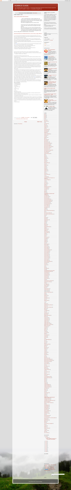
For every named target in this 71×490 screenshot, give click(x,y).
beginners (45, 137)
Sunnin (45, 375)
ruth (44, 355)
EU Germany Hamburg (47, 201)
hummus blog (46, 248)
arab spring (46, 131)
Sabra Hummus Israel (47, 361)
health (45, 233)
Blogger (41, 481)
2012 (46, 447)
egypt (45, 191)
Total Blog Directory (47, 470)
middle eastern (46, 322)
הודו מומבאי (46, 430)
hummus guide (46, 252)
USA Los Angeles (46, 410)
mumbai (45, 331)
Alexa (45, 124)
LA (44, 302)
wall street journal (47, 415)
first (44, 211)
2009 (46, 451)
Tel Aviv (45, 382)
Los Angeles (46, 310)
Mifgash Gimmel (46, 325)
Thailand (45, 383)
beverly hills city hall (47, 153)
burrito (45, 161)
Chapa (45, 168)
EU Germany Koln (47, 202)
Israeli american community (48, 280)
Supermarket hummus (47, 377)
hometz (45, 239)
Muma (45, 330)
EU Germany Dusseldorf (48, 200)
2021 (46, 442)
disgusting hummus (47, 186)
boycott (45, 160)
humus (45, 263)
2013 (46, 446)
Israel (45, 269)
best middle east (46, 151)
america (45, 125)
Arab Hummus (46, 129)
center (45, 167)
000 (44, 114)
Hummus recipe (46, 256)
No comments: (27, 117)
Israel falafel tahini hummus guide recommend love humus (49, 271)
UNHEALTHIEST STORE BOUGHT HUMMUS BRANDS (49, 397)
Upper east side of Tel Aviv (48, 402)
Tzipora (45, 393)
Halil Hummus (46, 231)
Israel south (46, 277)
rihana (45, 353)
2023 (45, 117)
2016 (45, 115)
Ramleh (45, 348)
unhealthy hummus (47, 399)
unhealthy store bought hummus (49, 400)
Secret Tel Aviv (46, 363)
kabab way (45, 295)
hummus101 (46, 262)
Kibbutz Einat (46, 300)
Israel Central (46, 273)
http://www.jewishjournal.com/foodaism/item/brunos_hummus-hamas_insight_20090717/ (28, 33)
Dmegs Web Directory (51, 469)
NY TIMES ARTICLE (47, 339)
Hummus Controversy (47, 249)
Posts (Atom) (20, 123)
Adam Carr (46, 121)
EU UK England (46, 204)
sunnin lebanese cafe (47, 376)
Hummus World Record (47, 261)
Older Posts (39, 121)
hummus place (46, 255)
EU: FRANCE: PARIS (51, 106)
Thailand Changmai (47, 385)
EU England (46, 195)
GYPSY (45, 225)
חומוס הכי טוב (46, 432)
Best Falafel (46, 139)
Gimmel (45, 218)
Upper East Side (46, 401)
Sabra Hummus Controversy (48, 360)
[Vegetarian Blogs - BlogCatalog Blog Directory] (50, 465)
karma (45, 296)
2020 (45, 116)
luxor (45, 311)
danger (45, 184)
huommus (45, 264)
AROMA (45, 132)
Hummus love (46, 253)
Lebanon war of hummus (48, 307)
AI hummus (46, 123)
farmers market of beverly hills (48, 210)
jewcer (45, 287)
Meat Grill (45, 314)
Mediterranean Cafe (47, 315)
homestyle (45, 238)
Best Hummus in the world (48, 146)
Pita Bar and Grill (46, 344)
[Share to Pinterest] (36, 117)
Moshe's (45, 329)
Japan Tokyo (46, 285)
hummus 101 (46, 246)
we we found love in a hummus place (49, 417)
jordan (45, 294)
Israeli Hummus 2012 (47, 281)
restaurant (45, 352)
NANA (45, 333)
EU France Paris (46, 196)
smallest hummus (47, 369)
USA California (46, 408)
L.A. (44, 301)
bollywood (45, 158)
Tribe (45, 391)
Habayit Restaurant (47, 226)
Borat (45, 159)
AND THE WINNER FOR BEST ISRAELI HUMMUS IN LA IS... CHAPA (50, 94)
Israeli (45, 279)
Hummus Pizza (46, 254)
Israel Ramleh (46, 272)
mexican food (46, 317)
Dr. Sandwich (46, 187)
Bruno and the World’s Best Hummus (21, 16)
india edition (46, 268)
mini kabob (46, 326)
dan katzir (45, 183)
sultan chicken (46, 374)
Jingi (45, 293)
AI (44, 122)
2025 (46, 436)
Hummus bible (46, 247)
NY (44, 338)
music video (46, 332)
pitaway (45, 345)
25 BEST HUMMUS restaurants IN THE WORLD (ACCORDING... (51, 439)
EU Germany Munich (47, 203)
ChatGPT (45, 169)
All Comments (47, 45)
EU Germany (46, 197)
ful (44, 216)
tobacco (45, 389)
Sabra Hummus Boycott (47, 359)
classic (45, 173)
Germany (45, 217)
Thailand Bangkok (47, 384)
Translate (51, 40)
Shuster (45, 367)
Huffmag (45, 241)
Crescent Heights (46, 179)
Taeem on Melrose (51, 56)
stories (16, 43)
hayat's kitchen (46, 232)
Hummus (45, 245)
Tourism (45, 390)
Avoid (45, 136)
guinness (45, 224)
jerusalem (45, 286)
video (45, 414)
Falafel (45, 208)
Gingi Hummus (46, 219)
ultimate (45, 396)
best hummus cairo (47, 144)
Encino (45, 192)
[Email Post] (31, 117)
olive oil (45, 341)
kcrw (45, 299)
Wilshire (45, 421)
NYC (45, 340)
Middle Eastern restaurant (48, 324)
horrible (45, 240)
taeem (45, 378)
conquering (46, 176)
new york (45, 337)
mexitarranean (46, 318)
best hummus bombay (47, 143)
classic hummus (46, 174)
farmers (45, 209)
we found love (46, 416)
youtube (45, 425)
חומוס (45, 431)
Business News (46, 162)
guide (45, 223)
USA (45, 403)
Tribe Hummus (46, 392)
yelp (44, 424)
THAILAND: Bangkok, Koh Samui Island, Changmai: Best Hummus (52, 82)
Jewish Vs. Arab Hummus (48, 292)
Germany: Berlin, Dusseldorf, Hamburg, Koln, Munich (52, 100)
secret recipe (46, 362)
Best (45, 138)
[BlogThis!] (33, 117)
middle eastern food (47, 323)
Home (25, 121)
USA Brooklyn (46, 407)
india (45, 267)
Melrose (45, 316)
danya (45, 185)
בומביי (45, 429)
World (45, 422)
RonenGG (45, 354)
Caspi (45, 166)
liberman (45, 308)
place (45, 346)
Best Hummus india (47, 147)
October (47, 437)
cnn (44, 175)
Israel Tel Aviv (46, 278)
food (45, 215)
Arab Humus (46, 130)
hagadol (45, 230)
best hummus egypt (47, 145)
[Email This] (32, 117)
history (45, 234)
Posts (46, 43)
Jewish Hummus (46, 288)
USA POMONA (46, 406)
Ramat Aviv (46, 347)
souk (45, 370)
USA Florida (46, 409)
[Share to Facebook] (35, 117)
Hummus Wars (46, 260)
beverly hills (46, 152)
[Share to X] (34, 117)
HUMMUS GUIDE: (21, 6)
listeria (45, 309)
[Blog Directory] (46, 467)
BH (44, 154)
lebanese (45, 303)
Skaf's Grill (45, 368)
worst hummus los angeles (48, 423)
